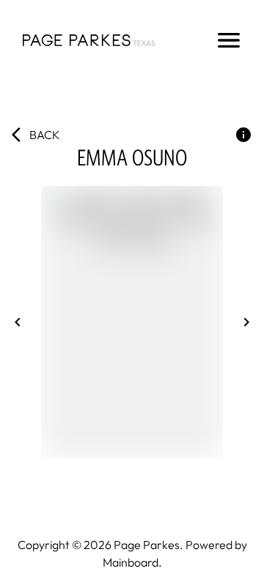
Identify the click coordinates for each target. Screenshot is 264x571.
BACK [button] (44, 134)
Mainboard (130, 562)
